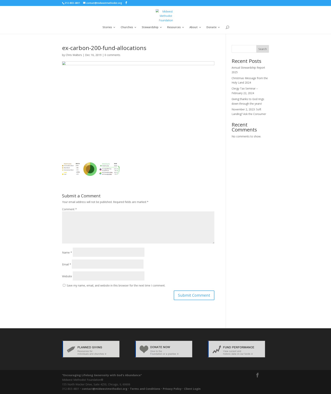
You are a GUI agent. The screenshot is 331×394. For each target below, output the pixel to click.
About (193, 27)
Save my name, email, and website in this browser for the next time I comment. (116, 285)
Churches (127, 27)
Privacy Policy (172, 389)
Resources (174, 27)
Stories (107, 27)
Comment (69, 209)
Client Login (192, 389)
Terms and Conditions (145, 389)
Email (66, 264)
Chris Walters (74, 55)
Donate (211, 27)
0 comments (112, 55)
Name (67, 252)
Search (262, 49)
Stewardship (150, 27)
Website (67, 276)
